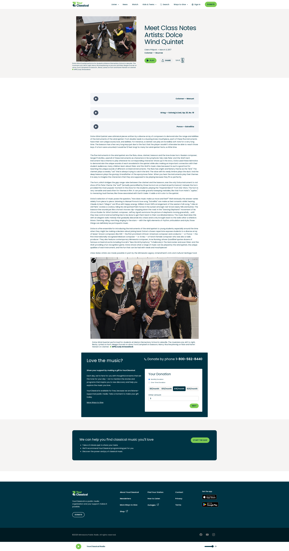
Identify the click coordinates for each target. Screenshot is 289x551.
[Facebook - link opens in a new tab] (201, 534)
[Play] (78, 546)
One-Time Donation (158, 382)
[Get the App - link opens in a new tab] (209, 497)
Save (178, 60)
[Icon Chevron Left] (93, 298)
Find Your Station (155, 492)
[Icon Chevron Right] (196, 298)
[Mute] (215, 546)
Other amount (154, 395)
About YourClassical (129, 492)
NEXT (194, 405)
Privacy (178, 498)
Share (168, 60)
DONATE (78, 514)
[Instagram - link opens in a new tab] (213, 534)
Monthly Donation (157, 379)
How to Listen (154, 498)
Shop (122, 511)
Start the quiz (200, 440)
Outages (152, 505)
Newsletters (125, 498)
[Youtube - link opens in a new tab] (207, 535)
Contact (179, 492)
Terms (178, 505)
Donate (210, 4)
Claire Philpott (150, 49)
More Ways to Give (95, 402)
